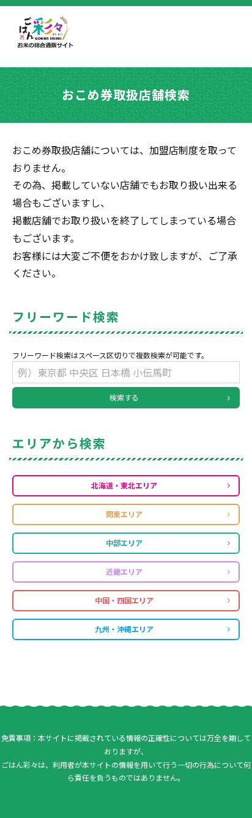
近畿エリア (124, 571)
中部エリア (124, 542)
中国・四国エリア (124, 600)
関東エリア (124, 514)
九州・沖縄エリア (124, 629)
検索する (124, 397)
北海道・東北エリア (124, 485)
